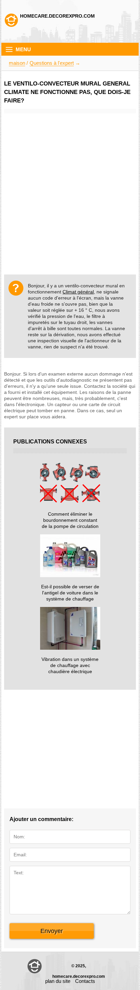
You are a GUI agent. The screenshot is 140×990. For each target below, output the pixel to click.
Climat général (78, 291)
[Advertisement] (70, 185)
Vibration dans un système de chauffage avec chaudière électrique (70, 665)
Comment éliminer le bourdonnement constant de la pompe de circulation (70, 520)
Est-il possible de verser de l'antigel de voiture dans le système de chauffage (70, 593)
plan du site (57, 981)
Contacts (85, 981)
